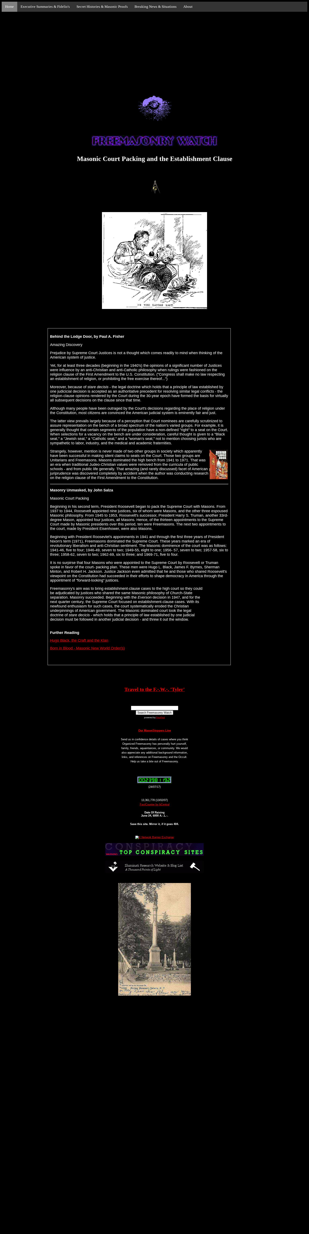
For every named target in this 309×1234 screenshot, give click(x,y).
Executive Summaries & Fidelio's (45, 7)
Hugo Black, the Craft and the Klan (79, 640)
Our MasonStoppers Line (154, 730)
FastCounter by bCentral (154, 804)
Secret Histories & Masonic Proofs (102, 7)
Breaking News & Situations (156, 7)
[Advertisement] (154, 48)
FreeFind (160, 717)
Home (9, 7)
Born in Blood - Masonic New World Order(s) (87, 648)
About (188, 7)
